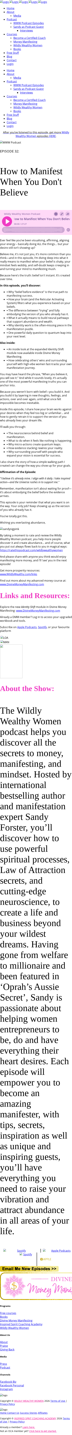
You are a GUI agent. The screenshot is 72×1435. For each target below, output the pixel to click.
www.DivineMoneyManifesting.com (22, 584)
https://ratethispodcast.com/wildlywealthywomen (31, 550)
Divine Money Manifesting (16, 1320)
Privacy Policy (7, 1404)
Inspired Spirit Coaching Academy (21, 1324)
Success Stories (28, 1412)
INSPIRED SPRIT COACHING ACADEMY (35, 1418)
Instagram (6, 1389)
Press (3, 1364)
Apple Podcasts (27, 627)
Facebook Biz (8, 1382)
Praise (4, 1346)
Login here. (28, 1427)
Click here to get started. (43, 1431)
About (4, 1342)
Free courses (8, 1313)
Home (3, 1412)
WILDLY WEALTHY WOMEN (29, 1400)
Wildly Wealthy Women (36, 134)
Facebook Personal (12, 1385)
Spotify (42, 627)
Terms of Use (58, 1400)
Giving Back (7, 1349)
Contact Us (13, 1412)
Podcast (5, 1367)
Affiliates (43, 1412)
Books (4, 1317)
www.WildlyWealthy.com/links (18, 574)
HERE (52, 136)
